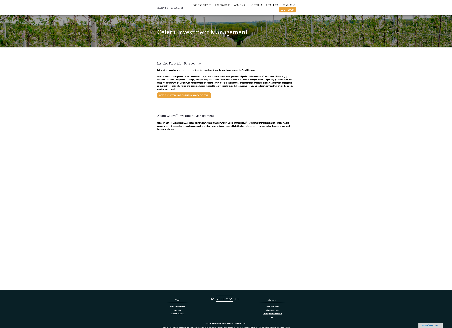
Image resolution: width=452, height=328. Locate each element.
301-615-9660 (274, 306)
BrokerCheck (242, 323)
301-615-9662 (274, 310)
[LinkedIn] (272, 317)
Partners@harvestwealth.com (272, 313)
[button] (202, 5)
